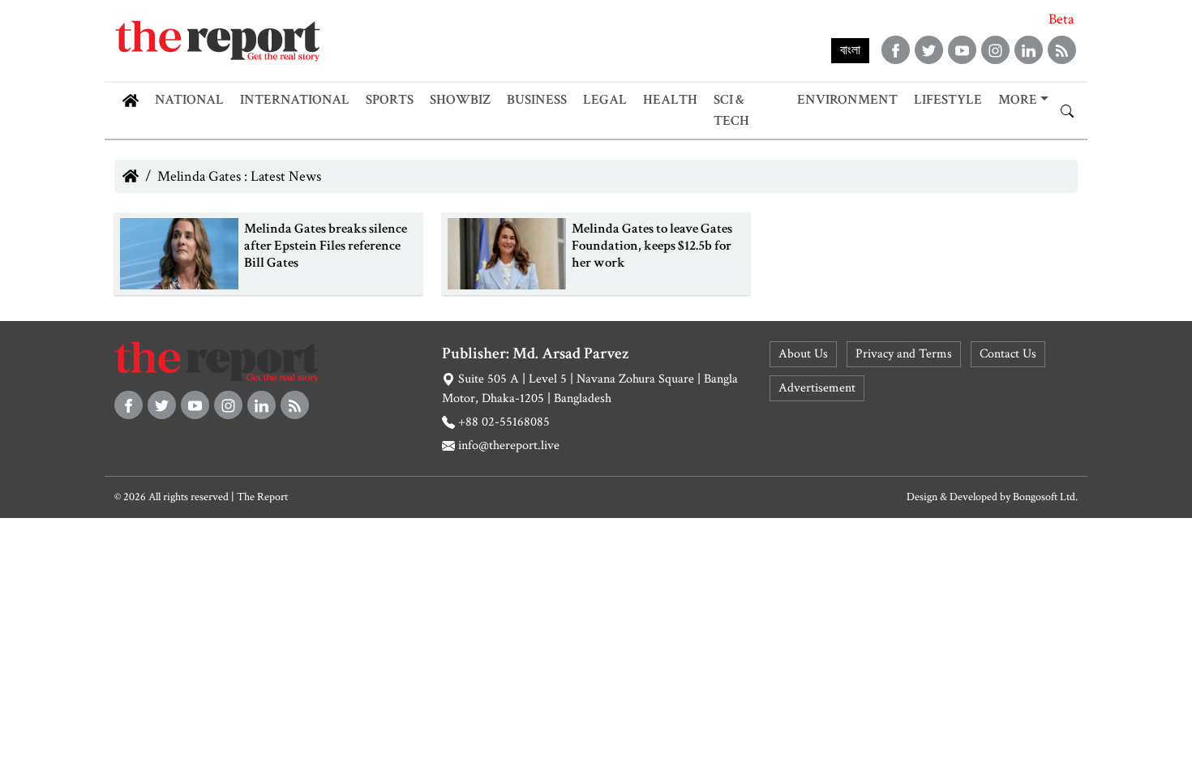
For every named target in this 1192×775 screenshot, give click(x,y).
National (189, 100)
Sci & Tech (731, 110)
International (294, 100)
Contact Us (1008, 353)
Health (670, 100)
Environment (847, 100)
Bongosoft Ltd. (1045, 497)
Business (537, 100)
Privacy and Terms (903, 353)
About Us (803, 353)
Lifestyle (948, 100)
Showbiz (460, 100)
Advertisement (816, 387)
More (1017, 100)
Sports (390, 100)
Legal (605, 100)
